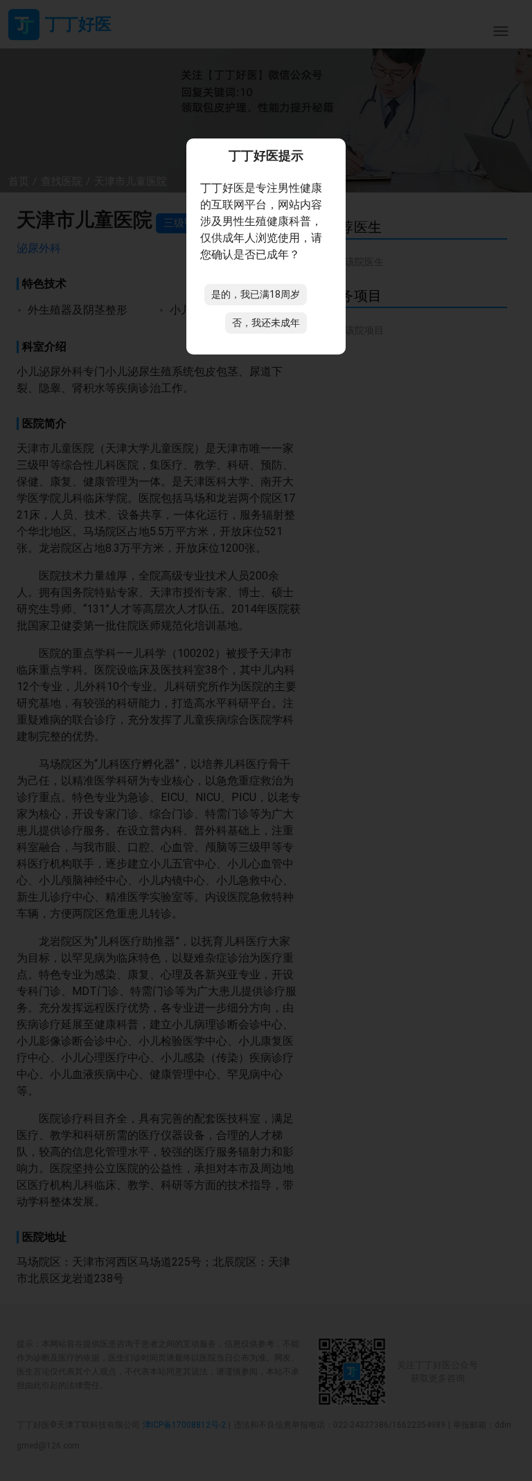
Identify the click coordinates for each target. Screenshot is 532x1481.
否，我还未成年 (266, 322)
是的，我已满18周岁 (255, 294)
